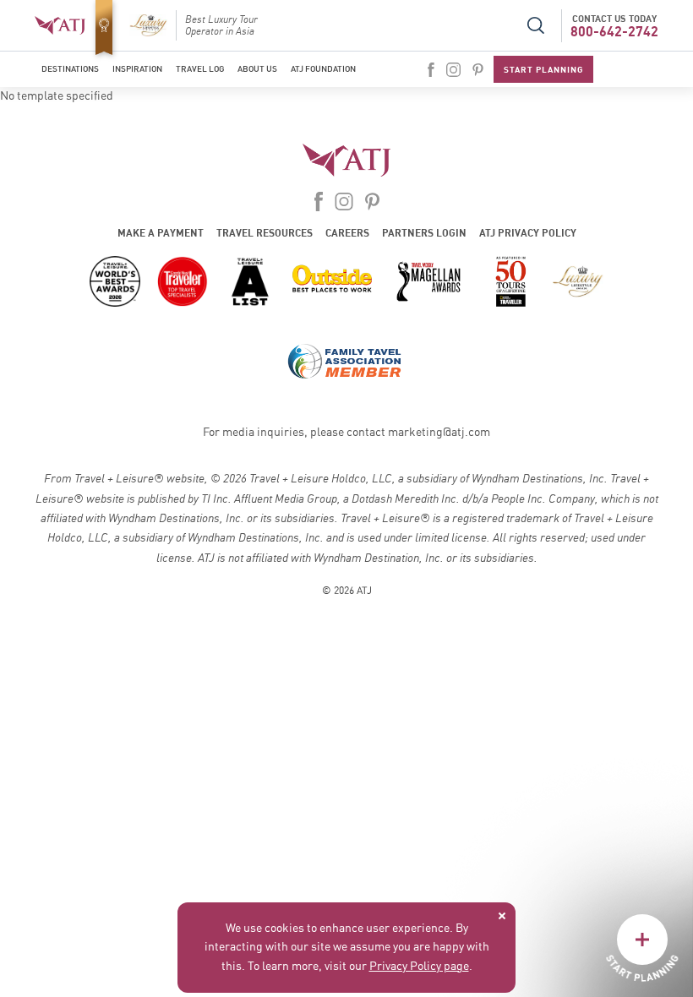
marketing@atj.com (439, 433)
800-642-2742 (614, 31)
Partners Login (424, 232)
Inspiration (137, 69)
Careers (347, 232)
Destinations (70, 69)
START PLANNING (543, 69)
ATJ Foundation (323, 69)
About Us (257, 69)
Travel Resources (264, 232)
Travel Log (200, 69)
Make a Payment (160, 232)
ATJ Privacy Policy (527, 232)
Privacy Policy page (419, 966)
